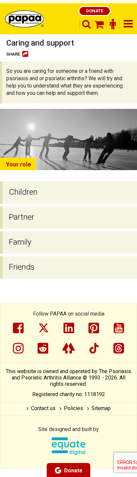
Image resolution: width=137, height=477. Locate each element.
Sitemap (101, 408)
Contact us (43, 408)
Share (13, 54)
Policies (73, 408)
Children (23, 192)
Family (20, 242)
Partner (21, 217)
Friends (22, 267)
